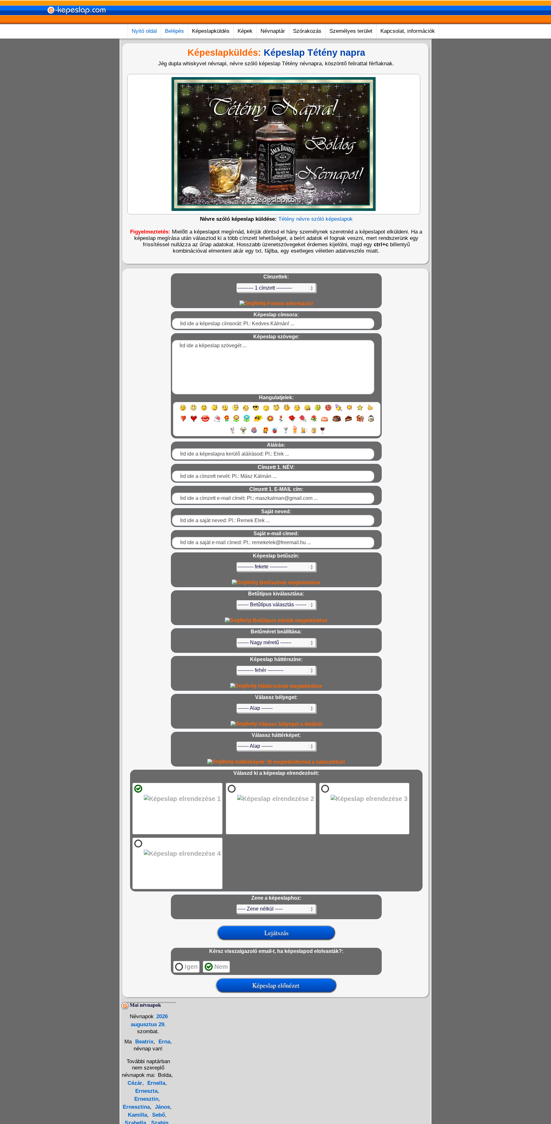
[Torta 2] (336, 421)
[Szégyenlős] (286, 410)
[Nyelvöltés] (225, 410)
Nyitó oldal (144, 31)
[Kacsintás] (214, 410)
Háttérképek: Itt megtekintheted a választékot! (289, 762)
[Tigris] (360, 421)
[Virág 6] (281, 421)
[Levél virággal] (217, 421)
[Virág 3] (246, 421)
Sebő (158, 1115)
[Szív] (183, 421)
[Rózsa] (292, 421)
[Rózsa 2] (303, 421)
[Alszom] (266, 410)
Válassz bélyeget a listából (289, 724)
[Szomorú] (204, 410)
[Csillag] (359, 410)
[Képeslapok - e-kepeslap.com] (76, 22)
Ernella (155, 1083)
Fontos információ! (289, 303)
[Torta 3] (349, 421)
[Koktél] (285, 433)
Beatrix (143, 1042)
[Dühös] (328, 410)
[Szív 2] (193, 421)
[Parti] (338, 410)
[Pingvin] (371, 421)
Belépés (174, 31)
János (161, 1107)
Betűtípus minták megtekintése (289, 620)
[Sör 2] (314, 433)
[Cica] (232, 433)
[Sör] (304, 433)
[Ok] (370, 410)
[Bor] (322, 433)
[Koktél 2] (294, 433)
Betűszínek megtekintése (289, 582)
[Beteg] (317, 410)
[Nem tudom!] (297, 410)
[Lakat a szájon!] (307, 410)
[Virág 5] (270, 421)
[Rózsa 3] (313, 421)
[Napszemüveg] (256, 410)
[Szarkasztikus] (276, 410)
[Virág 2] (236, 421)
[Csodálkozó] (235, 410)
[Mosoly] (182, 410)
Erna (163, 1042)
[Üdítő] (275, 433)
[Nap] (349, 410)
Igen (191, 966)
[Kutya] (243, 433)
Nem (221, 966)
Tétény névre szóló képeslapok (315, 219)
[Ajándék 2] (264, 433)
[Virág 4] (258, 421)
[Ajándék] (254, 433)
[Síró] (245, 410)
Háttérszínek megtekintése (289, 686)
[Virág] (227, 421)
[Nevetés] (193, 410)
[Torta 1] (325, 421)
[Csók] (205, 421)
